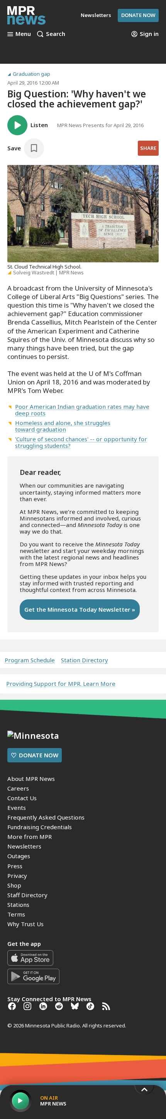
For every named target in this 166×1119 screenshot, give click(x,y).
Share (148, 148)
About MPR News (31, 778)
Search (55, 34)
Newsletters (24, 846)
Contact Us (22, 798)
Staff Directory (27, 895)
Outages (18, 856)
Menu (23, 34)
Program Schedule (30, 660)
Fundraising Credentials (39, 827)
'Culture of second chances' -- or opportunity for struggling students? (81, 442)
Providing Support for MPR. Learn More (60, 683)
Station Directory (84, 660)
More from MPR (29, 836)
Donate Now (138, 15)
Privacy (17, 875)
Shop (14, 885)
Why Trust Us (25, 924)
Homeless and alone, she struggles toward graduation (62, 426)
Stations (18, 904)
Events (16, 807)
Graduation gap (31, 74)
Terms (16, 914)
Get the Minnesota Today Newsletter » (79, 609)
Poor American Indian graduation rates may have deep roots (82, 410)
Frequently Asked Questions (46, 817)
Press (14, 866)
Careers (18, 788)
